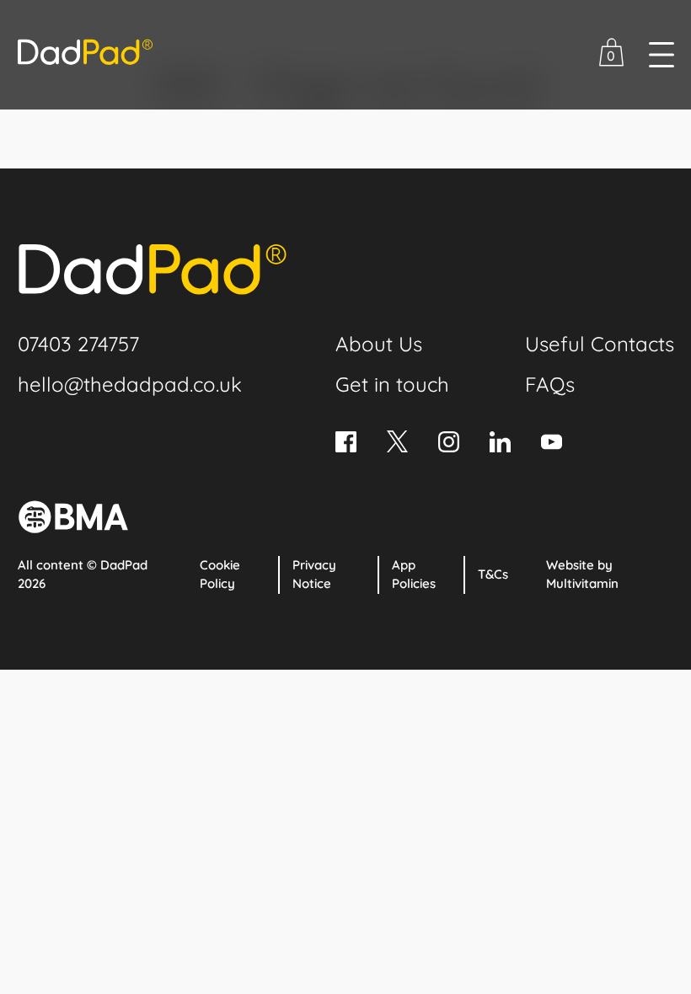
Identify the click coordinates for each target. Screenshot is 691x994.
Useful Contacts (599, 343)
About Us (378, 343)
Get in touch (392, 384)
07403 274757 (78, 343)
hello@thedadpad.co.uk (130, 384)
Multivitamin (582, 583)
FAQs (550, 384)
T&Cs (493, 574)
